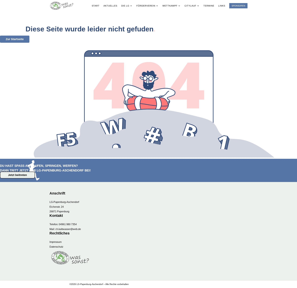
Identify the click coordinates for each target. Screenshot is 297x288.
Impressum (56, 242)
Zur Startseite (15, 39)
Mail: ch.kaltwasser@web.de (65, 229)
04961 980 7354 (68, 224)
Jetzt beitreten (17, 175)
